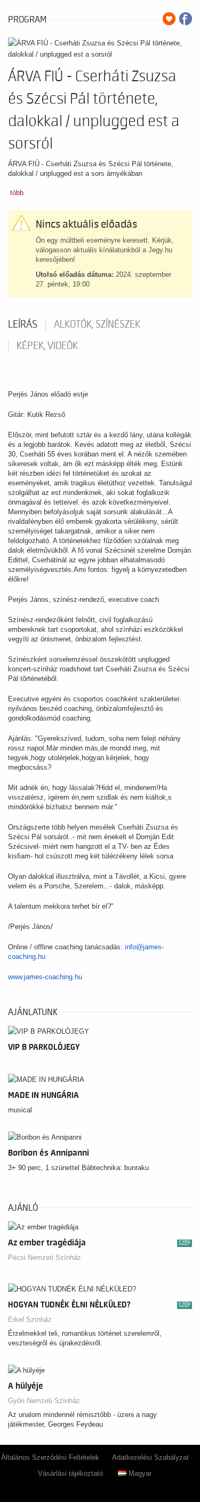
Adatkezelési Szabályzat (150, 1457)
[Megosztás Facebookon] (185, 18)
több (16, 193)
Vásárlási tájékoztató (70, 1473)
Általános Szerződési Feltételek (50, 1457)
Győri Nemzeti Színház (44, 1401)
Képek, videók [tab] (47, 346)
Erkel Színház (30, 1319)
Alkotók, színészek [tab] (97, 324)
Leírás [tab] (22, 324)
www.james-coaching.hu (45, 977)
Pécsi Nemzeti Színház (44, 1257)
